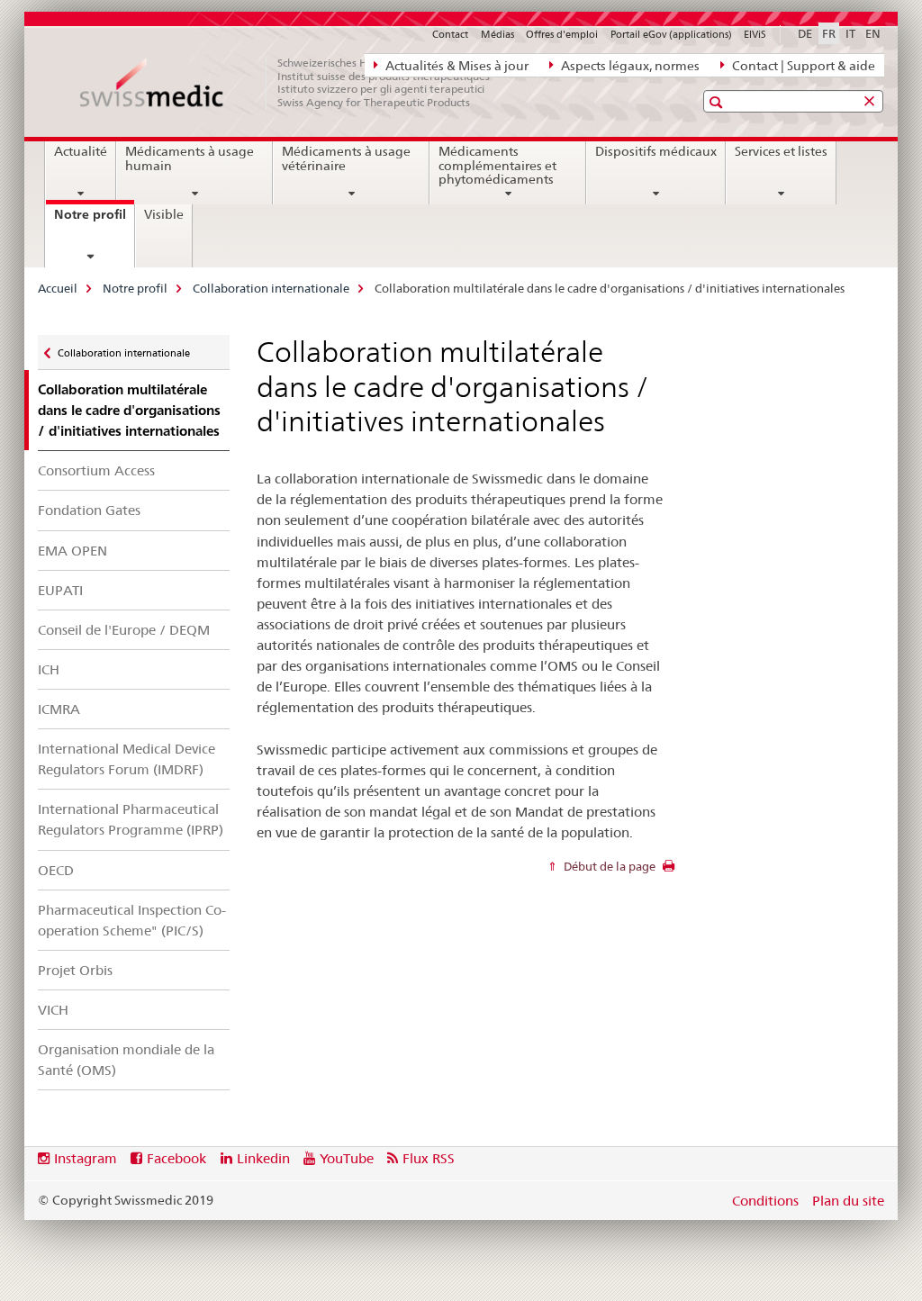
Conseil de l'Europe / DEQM (124, 629)
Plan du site (848, 1200)
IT (850, 33)
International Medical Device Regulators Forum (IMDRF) (126, 759)
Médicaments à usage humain (189, 158)
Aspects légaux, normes (629, 66)
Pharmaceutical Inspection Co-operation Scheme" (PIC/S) (132, 920)
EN (873, 33)
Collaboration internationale (271, 288)
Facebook (176, 1158)
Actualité (80, 151)
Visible (164, 214)
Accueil (57, 288)
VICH (53, 1009)
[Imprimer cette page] (668, 870)
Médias (497, 34)
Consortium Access (96, 470)
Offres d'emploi (562, 34)
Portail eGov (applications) (671, 34)
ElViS (755, 34)
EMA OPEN (72, 550)
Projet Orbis (75, 970)
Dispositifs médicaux (656, 151)
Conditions (765, 1200)
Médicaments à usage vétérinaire (346, 158)
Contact (450, 34)
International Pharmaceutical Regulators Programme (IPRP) (130, 819)
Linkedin (263, 1158)
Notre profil (94, 220)
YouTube (347, 1158)
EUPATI (60, 590)
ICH (48, 669)
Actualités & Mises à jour (456, 66)
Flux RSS (428, 1158)
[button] (718, 102)
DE (805, 33)
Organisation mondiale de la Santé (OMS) (126, 1060)
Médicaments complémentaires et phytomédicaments (497, 165)
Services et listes (781, 151)
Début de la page (608, 866)
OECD (56, 870)
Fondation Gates (89, 510)
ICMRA (59, 709)
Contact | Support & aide (802, 66)
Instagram (85, 1158)
